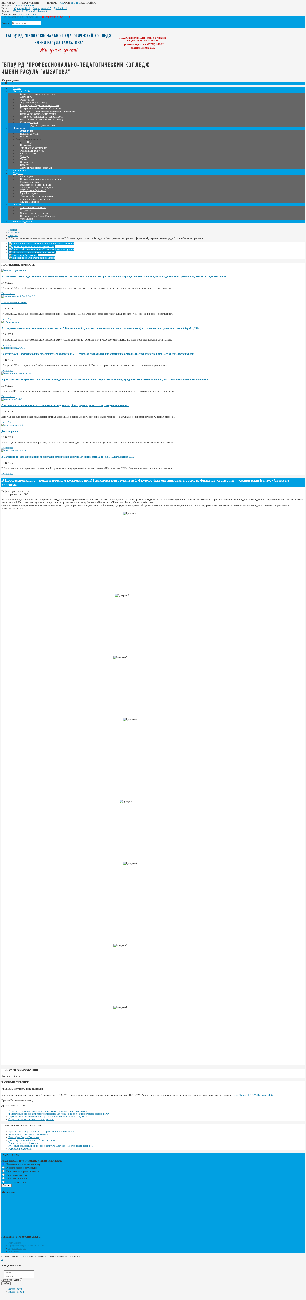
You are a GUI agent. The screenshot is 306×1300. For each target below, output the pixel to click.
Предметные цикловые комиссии (26, 1245)
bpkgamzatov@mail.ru (143, 47)
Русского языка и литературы (21, 1168)
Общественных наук (16, 1175)
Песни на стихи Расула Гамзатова (38, 216)
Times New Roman (25, 5)
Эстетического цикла (16, 1182)
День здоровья (9, 431)
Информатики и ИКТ (17, 1178)
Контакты (13, 1251)
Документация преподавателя (36, 167)
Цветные (35, 14)
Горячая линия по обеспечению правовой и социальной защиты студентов (48, 1116)
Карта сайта (14, 1243)
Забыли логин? (16, 1289)
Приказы (24, 136)
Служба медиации (29, 201)
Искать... (6, 23)
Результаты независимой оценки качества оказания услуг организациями (47, 1111)
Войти (6, 1283)
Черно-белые (23, 14)
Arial (12, 5)
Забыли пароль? (16, 1291)
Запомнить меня (10, 1280)
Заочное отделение (23, 221)
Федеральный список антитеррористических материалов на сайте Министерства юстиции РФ (58, 1113)
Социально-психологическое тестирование (31, 1119)
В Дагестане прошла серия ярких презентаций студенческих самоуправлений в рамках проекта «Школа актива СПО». (69, 457)
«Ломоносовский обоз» (14, 302)
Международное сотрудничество (37, 125)
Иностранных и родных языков (22, 1171)
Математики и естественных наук (23, 1164)
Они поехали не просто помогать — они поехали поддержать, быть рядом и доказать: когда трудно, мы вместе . (65, 405)
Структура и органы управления (37, 94)
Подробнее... (8, 293)
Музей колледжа (17, 1248)
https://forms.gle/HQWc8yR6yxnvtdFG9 (253, 1095)
